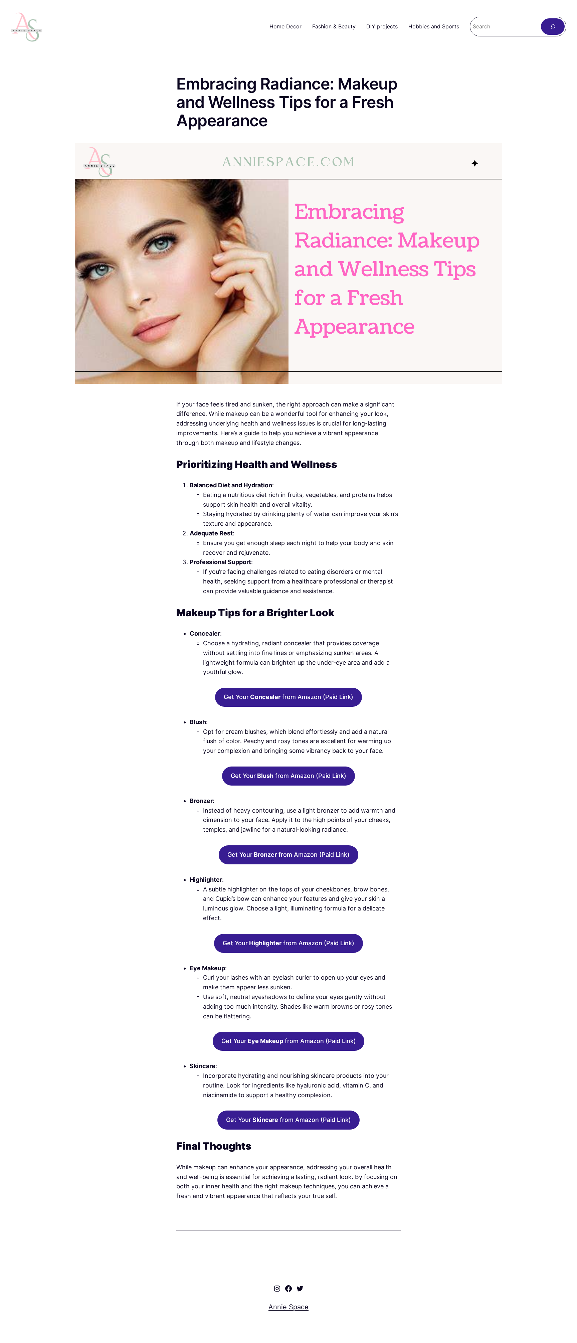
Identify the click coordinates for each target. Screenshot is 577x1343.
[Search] (553, 26)
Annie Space (288, 1307)
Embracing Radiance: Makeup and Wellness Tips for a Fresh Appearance (286, 102)
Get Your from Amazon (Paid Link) (288, 696)
